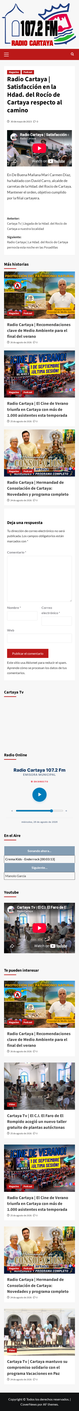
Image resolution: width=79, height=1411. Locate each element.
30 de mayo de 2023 (21, 121)
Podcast (27, 72)
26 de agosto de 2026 (21, 342)
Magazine (14, 72)
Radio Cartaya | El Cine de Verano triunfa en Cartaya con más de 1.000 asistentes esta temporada (37, 409)
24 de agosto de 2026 (21, 500)
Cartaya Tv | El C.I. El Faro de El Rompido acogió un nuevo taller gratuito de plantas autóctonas (37, 1121)
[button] (8, 54)
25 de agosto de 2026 (21, 421)
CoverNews (28, 1404)
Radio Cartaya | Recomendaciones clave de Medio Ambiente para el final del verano (38, 330)
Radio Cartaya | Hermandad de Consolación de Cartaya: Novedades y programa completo (38, 488)
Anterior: (37, 223)
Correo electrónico (51, 610)
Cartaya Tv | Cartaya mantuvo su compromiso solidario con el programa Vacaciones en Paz (37, 1367)
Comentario (16, 552)
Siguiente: (37, 242)
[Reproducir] (39, 795)
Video (12, 1104)
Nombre (14, 607)
